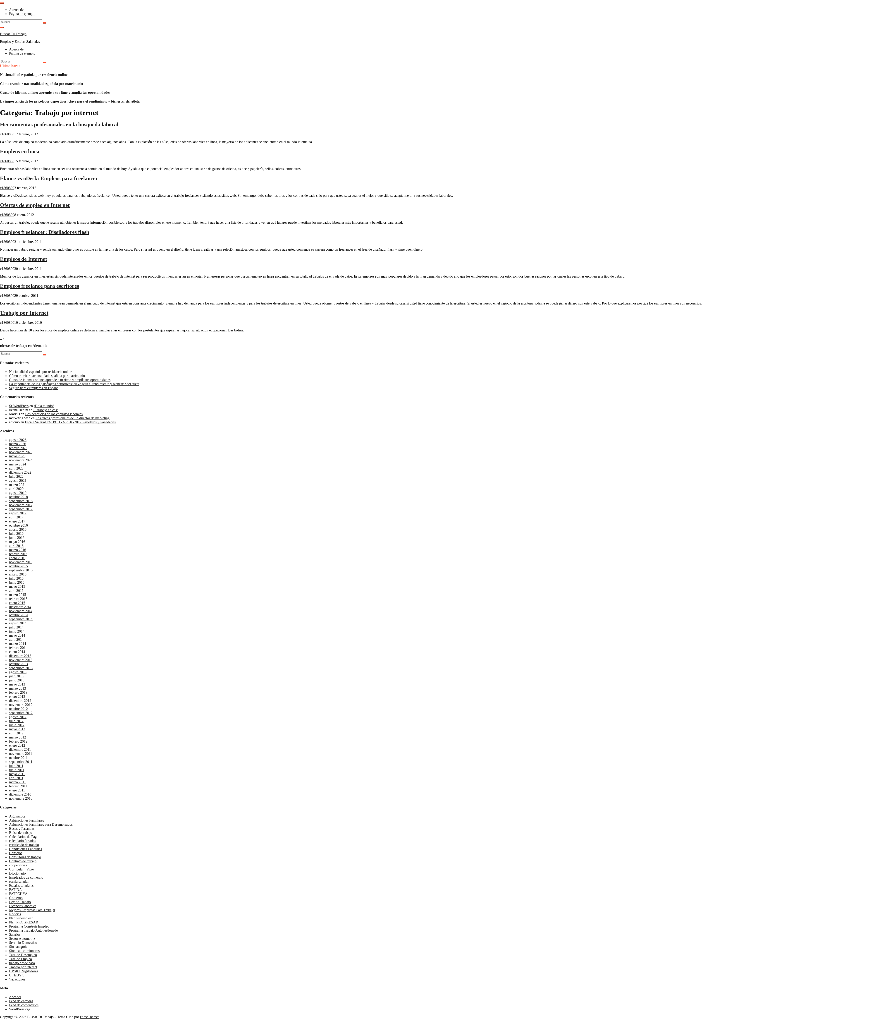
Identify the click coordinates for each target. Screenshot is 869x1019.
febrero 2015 (18, 599)
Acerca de (16, 10)
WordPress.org (19, 1009)
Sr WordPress (19, 406)
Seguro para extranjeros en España (33, 388)
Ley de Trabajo (20, 902)
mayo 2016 (17, 542)
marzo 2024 (17, 464)
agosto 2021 (17, 480)
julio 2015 (16, 578)
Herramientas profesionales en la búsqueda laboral (59, 124)
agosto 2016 (17, 529)
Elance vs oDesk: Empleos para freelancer (49, 178)
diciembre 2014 (20, 607)
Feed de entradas (21, 1001)
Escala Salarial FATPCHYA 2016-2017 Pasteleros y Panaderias (70, 422)
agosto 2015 (17, 574)
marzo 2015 (17, 595)
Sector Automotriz (22, 938)
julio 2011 (16, 766)
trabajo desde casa (22, 963)
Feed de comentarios (23, 1005)
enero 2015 (17, 603)
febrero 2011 (18, 786)
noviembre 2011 (20, 753)
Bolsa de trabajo (20, 832)
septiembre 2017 (21, 509)
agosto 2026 (17, 440)
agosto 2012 (17, 717)
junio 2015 (16, 582)
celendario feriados (22, 841)
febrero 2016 (18, 554)
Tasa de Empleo (20, 959)
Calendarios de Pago (23, 837)
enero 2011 (17, 790)
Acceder (15, 997)
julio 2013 (16, 676)
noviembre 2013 (20, 660)
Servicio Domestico (23, 943)
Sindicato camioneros (24, 951)
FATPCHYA (18, 894)
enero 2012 (17, 745)
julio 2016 (16, 533)
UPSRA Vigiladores (23, 971)
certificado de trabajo (24, 845)
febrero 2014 (18, 648)
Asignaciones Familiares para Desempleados (41, 824)
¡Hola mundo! (44, 406)
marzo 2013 (17, 688)
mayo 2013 (17, 684)
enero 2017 (17, 521)
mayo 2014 (17, 635)
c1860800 (7, 134)
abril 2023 (16, 468)
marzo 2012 (17, 737)
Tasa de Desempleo (23, 955)
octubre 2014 (18, 615)
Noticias (15, 914)
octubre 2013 (18, 664)
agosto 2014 (17, 623)
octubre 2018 (18, 497)
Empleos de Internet (23, 259)
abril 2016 (16, 546)
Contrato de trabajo (22, 861)
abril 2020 (16, 489)
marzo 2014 (17, 643)
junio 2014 (16, 631)
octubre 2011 (18, 758)
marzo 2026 (17, 444)
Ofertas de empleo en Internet (35, 205)
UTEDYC (16, 975)
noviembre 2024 (20, 460)
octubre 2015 (18, 566)
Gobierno (16, 898)
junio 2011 (16, 770)
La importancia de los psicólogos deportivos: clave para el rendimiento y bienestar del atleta (70, 101)
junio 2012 (16, 725)
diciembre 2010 (20, 794)
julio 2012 (16, 721)
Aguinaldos (17, 816)
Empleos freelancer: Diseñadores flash (44, 232)
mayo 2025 (17, 456)
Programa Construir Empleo (29, 926)
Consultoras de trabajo (25, 857)
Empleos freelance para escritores (39, 286)
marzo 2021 (17, 485)
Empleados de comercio (26, 877)
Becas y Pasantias (21, 828)
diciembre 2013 (20, 656)
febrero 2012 (18, 741)
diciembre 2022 (20, 472)
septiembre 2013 (21, 668)
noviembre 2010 (20, 798)
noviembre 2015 (20, 562)
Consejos (15, 853)
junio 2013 (16, 680)
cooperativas (18, 865)
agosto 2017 (17, 513)
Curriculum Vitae (21, 869)
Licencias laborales (22, 906)
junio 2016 (16, 537)
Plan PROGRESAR (23, 922)
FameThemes (89, 1017)
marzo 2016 (17, 550)
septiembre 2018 (21, 501)
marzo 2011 (17, 782)
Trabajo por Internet (24, 313)
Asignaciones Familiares (26, 820)
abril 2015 (16, 590)
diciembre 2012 (20, 701)
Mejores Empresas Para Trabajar (32, 910)
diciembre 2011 (20, 749)
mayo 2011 (17, 774)
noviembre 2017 (20, 505)
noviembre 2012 (20, 705)
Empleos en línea (19, 151)
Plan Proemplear (21, 918)
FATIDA (15, 890)
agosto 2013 (17, 672)
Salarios (14, 934)
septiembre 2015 (21, 570)
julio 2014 (16, 627)
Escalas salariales (21, 885)
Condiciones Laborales (25, 849)
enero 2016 (17, 558)
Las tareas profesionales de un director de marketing (73, 418)
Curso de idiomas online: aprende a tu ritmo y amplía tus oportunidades (55, 92)
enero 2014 (17, 652)
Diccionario (17, 873)
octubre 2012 (18, 709)
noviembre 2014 (20, 611)
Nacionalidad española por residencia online (33, 75)
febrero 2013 (18, 692)
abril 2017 (16, 517)
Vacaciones (17, 979)
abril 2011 (16, 778)
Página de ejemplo (22, 14)
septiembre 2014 (21, 619)
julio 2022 (16, 476)
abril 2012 (16, 733)
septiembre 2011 (20, 762)
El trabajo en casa (45, 410)
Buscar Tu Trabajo (13, 34)
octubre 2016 (18, 525)
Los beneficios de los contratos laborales (54, 414)
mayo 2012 (17, 729)
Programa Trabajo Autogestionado (33, 930)
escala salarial (19, 881)
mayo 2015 (17, 586)
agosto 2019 (17, 493)
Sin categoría (18, 947)
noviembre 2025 (20, 452)
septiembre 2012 (21, 713)
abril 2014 (16, 639)
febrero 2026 (18, 448)
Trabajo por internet (23, 967)
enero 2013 (17, 696)
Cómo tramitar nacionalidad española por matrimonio (41, 84)
